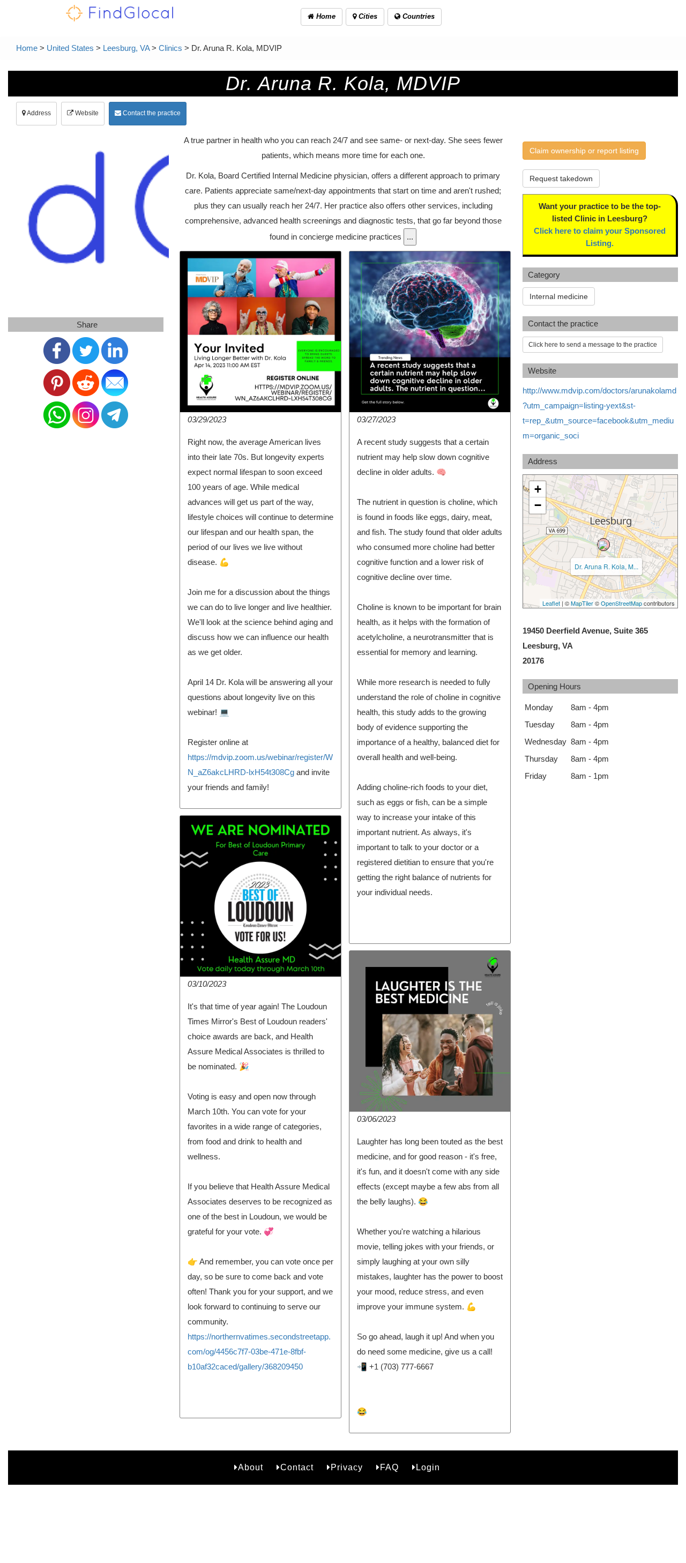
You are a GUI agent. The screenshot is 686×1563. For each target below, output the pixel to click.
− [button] (537, 505)
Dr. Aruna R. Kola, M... (606, 566)
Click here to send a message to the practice (592, 344)
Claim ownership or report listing (584, 150)
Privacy (347, 1467)
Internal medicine (559, 296)
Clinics (170, 48)
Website (86, 113)
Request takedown (561, 178)
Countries (417, 16)
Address (38, 113)
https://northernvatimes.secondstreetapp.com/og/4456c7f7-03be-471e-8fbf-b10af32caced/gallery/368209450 (259, 1351)
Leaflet (551, 603)
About (250, 1467)
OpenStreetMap (621, 603)
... (410, 236)
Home (324, 16)
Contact (297, 1467)
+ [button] (537, 489)
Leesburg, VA (126, 48)
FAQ (389, 1467)
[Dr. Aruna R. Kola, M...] (603, 544)
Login (428, 1467)
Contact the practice (151, 113)
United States (70, 48)
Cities (366, 16)
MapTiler (582, 603)
